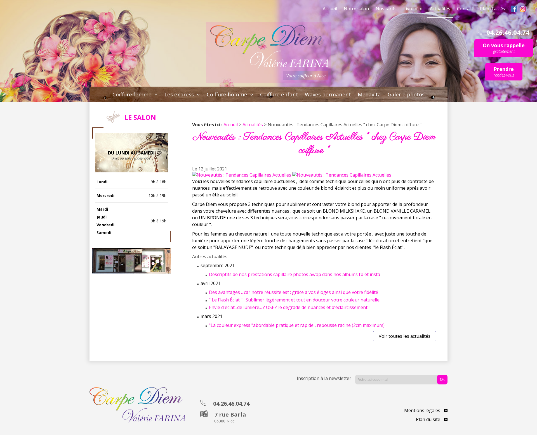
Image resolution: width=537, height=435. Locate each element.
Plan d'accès (492, 9)
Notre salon (356, 9)
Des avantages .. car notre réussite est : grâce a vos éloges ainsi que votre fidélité (293, 292)
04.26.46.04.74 (230, 403)
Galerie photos (406, 94)
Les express (179, 94)
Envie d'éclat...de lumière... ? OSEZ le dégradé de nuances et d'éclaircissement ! (289, 307)
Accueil (330, 9)
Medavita (369, 94)
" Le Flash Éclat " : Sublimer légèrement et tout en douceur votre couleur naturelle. (294, 300)
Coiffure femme (132, 94)
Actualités (440, 9)
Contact (465, 9)
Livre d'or (413, 9)
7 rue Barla (229, 417)
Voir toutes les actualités (404, 336)
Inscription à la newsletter (324, 378)
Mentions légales (422, 410)
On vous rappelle (504, 48)
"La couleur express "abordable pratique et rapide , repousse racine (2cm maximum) (297, 325)
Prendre (504, 72)
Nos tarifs (386, 9)
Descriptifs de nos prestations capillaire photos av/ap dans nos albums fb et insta (294, 274)
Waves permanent (328, 94)
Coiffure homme (228, 94)
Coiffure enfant (279, 94)
